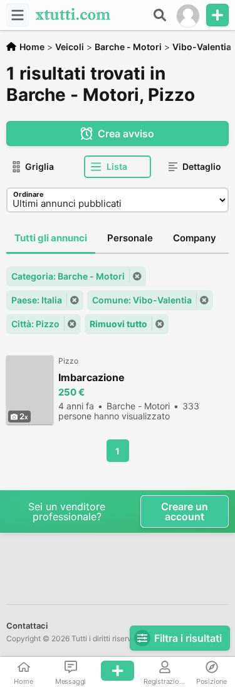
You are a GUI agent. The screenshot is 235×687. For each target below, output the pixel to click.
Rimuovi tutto (118, 323)
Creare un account (184, 511)
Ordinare (28, 194)
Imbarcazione (91, 378)
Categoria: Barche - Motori (68, 276)
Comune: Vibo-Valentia (142, 300)
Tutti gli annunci (50, 238)
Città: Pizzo (35, 323)
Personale (130, 238)
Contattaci (27, 626)
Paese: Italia (36, 300)
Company (194, 238)
